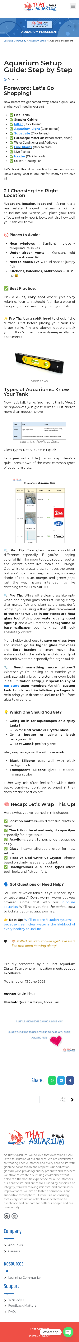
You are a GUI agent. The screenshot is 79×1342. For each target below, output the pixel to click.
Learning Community (15, 40)
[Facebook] (7, 1216)
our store (11, 686)
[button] (73, 6)
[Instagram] (15, 1216)
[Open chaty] (68, 1332)
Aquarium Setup (37, 40)
